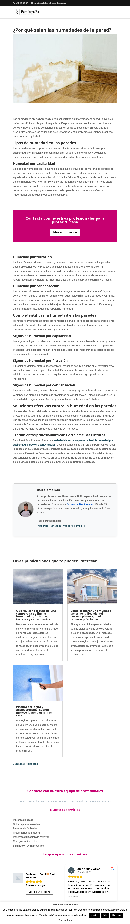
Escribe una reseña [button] (40, 891)
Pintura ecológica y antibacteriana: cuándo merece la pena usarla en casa (34, 711)
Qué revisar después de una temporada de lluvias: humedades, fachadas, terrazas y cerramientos (36, 615)
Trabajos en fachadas (25, 841)
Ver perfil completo (74, 525)
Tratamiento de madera (26, 832)
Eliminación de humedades (28, 845)
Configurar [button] (117, 915)
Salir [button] (105, 915)
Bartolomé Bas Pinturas (80, 504)
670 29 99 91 (22, 3)
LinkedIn (56, 525)
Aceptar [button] (94, 915)
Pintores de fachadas (25, 828)
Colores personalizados (26, 824)
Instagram (43, 525)
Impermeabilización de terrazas (31, 837)
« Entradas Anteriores (25, 763)
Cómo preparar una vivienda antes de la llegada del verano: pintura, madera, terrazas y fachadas (91, 615)
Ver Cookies (65, 920)
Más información (65, 232)
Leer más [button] (73, 896)
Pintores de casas (23, 819)
